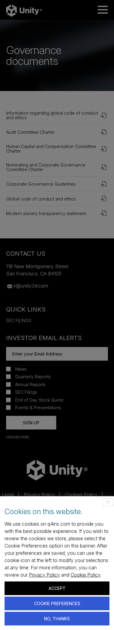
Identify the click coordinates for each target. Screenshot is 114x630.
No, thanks (57, 618)
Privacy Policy (44, 575)
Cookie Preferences (57, 603)
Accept (57, 588)
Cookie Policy (85, 575)
